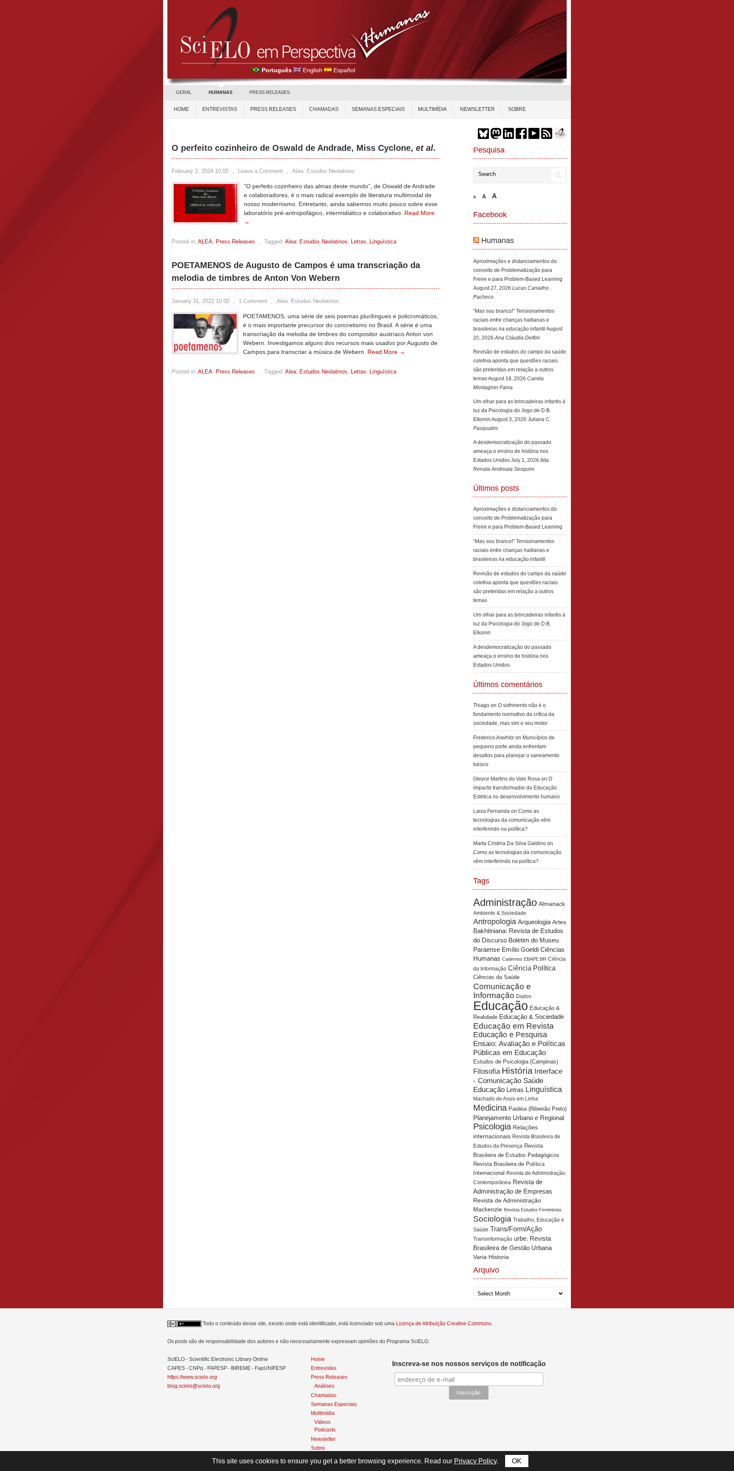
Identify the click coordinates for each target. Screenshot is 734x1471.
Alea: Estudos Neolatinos (323, 171)
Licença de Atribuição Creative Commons (443, 1324)
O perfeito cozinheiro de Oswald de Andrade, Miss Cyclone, (304, 148)
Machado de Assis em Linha (505, 1099)
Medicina (490, 1107)
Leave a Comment (260, 171)
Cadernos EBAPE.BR (524, 959)
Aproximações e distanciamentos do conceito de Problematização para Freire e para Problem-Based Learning (517, 270)
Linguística (383, 241)
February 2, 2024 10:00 (200, 171)
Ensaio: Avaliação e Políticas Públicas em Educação (519, 1048)
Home (181, 109)
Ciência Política (532, 968)
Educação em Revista (513, 1025)
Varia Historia (491, 1256)
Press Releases (235, 241)
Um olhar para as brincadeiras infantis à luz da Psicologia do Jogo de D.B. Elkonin (519, 410)
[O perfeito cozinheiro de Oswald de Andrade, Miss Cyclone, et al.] (205, 220)
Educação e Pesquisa (510, 1034)
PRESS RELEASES (269, 92)
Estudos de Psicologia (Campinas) (515, 1061)
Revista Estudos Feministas (533, 1209)
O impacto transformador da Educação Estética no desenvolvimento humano (516, 788)
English (312, 70)
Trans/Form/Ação (516, 1229)
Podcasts (325, 1429)
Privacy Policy (475, 1461)
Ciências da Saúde (496, 977)
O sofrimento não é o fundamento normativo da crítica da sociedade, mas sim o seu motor (513, 714)
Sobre (517, 109)
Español (344, 70)
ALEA (205, 241)
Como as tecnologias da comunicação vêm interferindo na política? (511, 820)
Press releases (273, 109)
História (517, 1070)
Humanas (497, 240)
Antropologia (494, 921)
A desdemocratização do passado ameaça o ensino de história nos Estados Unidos (512, 451)
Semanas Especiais (378, 109)
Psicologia (492, 1126)
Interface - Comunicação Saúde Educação (517, 1080)
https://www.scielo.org (192, 1377)
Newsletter (477, 109)
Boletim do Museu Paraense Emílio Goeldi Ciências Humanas (519, 949)
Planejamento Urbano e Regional (518, 1117)
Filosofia (486, 1071)
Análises (324, 1386)
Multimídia (432, 109)
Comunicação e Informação (502, 991)
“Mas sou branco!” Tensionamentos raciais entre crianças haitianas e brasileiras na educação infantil (513, 320)
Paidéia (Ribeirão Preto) (537, 1109)
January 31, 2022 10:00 (200, 301)
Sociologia (492, 1218)
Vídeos (322, 1422)
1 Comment (253, 301)
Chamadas (324, 109)
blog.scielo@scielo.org (193, 1386)
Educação (500, 1006)
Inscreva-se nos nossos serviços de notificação (469, 1363)
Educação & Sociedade (531, 1016)
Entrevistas (219, 109)
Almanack (552, 904)
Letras (358, 241)
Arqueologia (534, 921)
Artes (559, 922)
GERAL (184, 92)
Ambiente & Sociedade (499, 913)
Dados (523, 996)
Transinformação (492, 1239)
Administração (505, 902)
